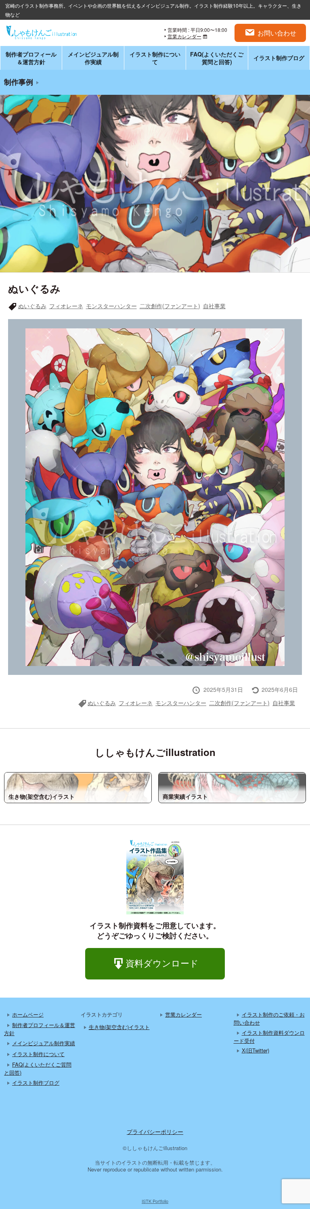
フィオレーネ (66, 306)
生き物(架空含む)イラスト (119, 1027)
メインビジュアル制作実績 (93, 57)
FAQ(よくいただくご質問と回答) (216, 57)
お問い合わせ (277, 33)
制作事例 (18, 82)
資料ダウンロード (162, 962)
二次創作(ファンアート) (170, 306)
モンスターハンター (111, 306)
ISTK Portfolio (155, 1201)
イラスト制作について (155, 57)
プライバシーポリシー (155, 1132)
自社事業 (214, 306)
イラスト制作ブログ (278, 58)
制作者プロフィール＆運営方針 (31, 57)
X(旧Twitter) (255, 1050)
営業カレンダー (184, 36)
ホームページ (28, 1014)
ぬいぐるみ (32, 306)
